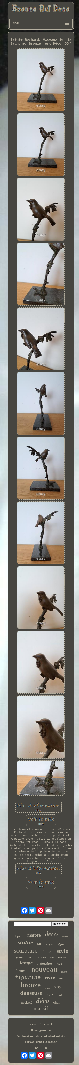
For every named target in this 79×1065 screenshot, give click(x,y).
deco (51, 934)
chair (57, 1002)
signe (61, 944)
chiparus (18, 936)
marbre (34, 935)
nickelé (26, 1002)
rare (52, 957)
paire (19, 957)
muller (62, 957)
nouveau (44, 969)
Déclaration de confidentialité (41, 1036)
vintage (41, 957)
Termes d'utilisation (41, 1042)
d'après (49, 944)
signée (47, 951)
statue (25, 942)
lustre (63, 978)
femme (21, 970)
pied (59, 963)
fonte (64, 971)
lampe (26, 962)
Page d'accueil (41, 1024)
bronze (31, 985)
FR (45, 1047)
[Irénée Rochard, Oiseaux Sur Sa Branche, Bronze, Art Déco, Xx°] (41, 80)
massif (41, 1008)
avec (30, 957)
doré (60, 995)
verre (50, 977)
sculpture (25, 950)
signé (50, 994)
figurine (28, 977)
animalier (45, 963)
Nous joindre (41, 1030)
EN (36, 1047)
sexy (57, 987)
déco (42, 1000)
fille (39, 944)
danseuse (31, 993)
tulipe (47, 988)
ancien (65, 936)
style (62, 951)
